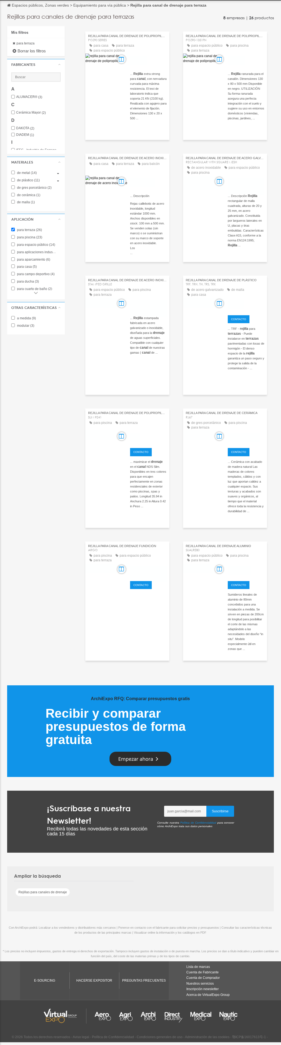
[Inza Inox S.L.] (148, 182)
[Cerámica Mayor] (246, 437)
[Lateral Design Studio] (148, 570)
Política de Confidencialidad (198, 822)
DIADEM (25, 135)
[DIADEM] (246, 304)
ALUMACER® (29, 97)
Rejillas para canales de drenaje (42, 892)
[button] (36, 64)
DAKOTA (25, 128)
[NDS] (148, 437)
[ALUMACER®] (246, 570)
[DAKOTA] (148, 60)
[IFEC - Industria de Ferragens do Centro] (246, 182)
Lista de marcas (198, 967)
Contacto (238, 319)
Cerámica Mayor (31, 113)
